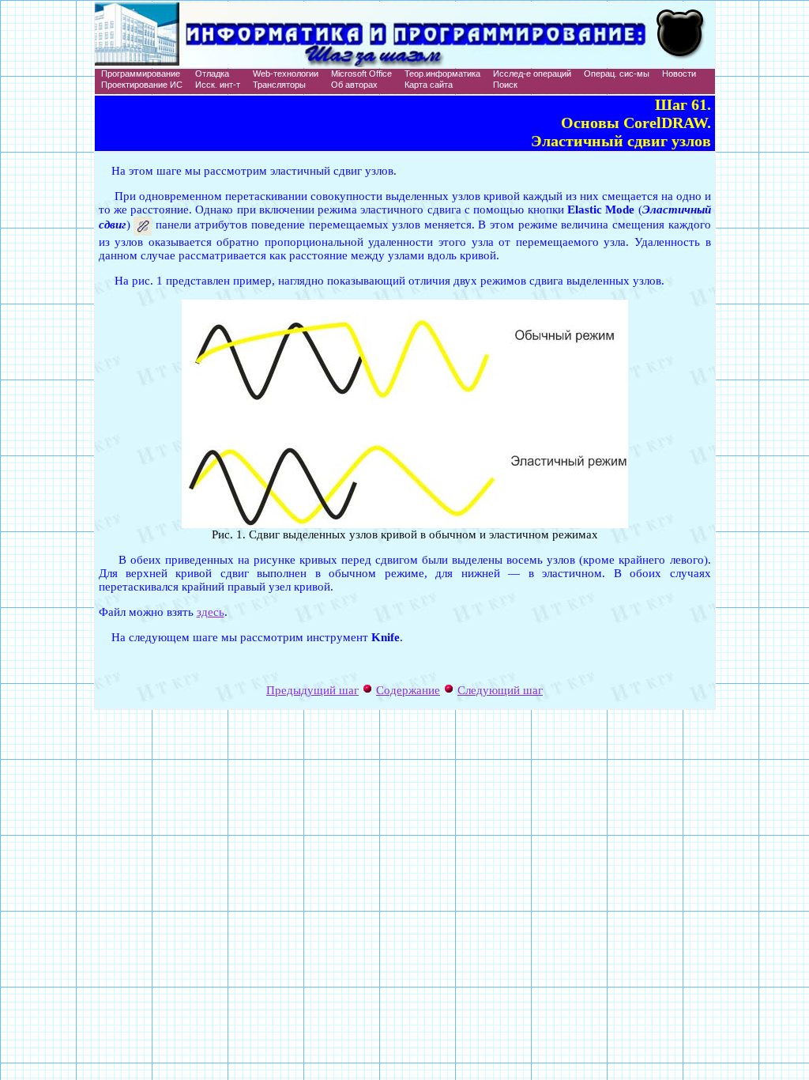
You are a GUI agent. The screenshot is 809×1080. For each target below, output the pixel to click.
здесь (210, 612)
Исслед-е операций (532, 73)
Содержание (408, 690)
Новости (679, 73)
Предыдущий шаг (312, 690)
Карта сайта (428, 84)
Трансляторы (279, 84)
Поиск (505, 84)
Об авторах (354, 84)
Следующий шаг (500, 690)
